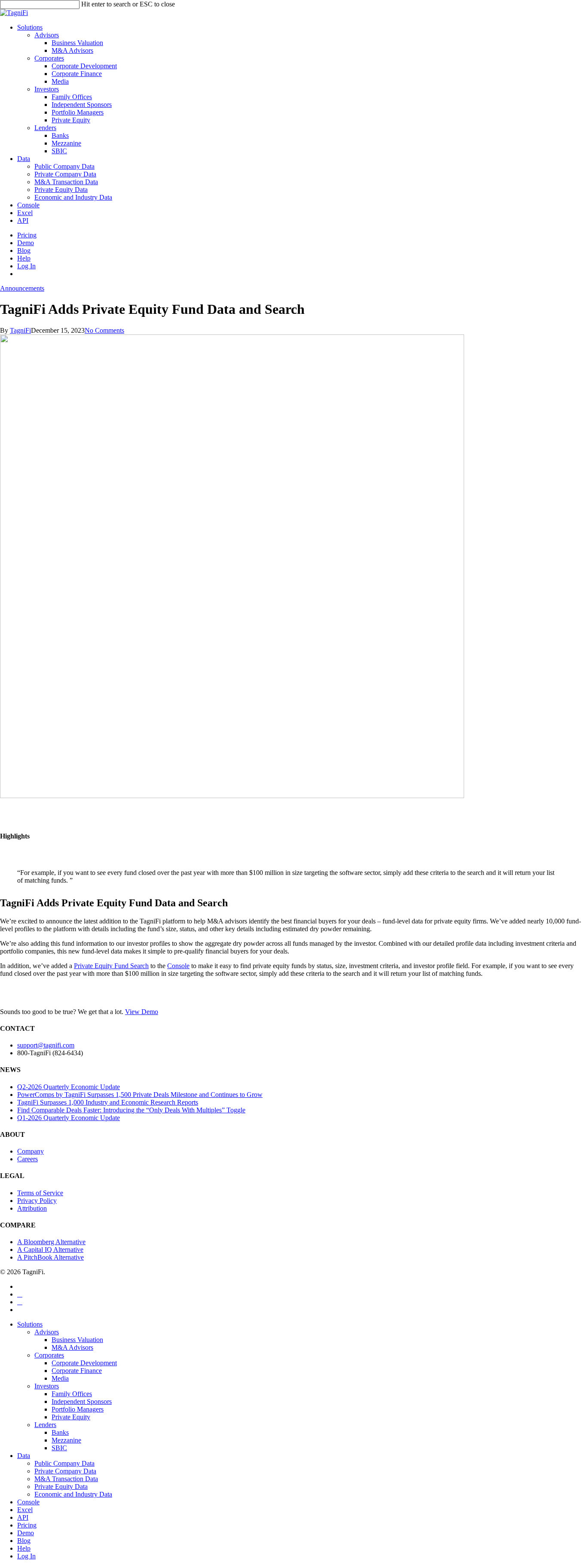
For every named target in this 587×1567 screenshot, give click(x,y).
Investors (46, 1386)
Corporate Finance (77, 1370)
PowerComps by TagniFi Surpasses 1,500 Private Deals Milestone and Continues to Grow (140, 1094)
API (22, 1517)
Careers (27, 1159)
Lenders (45, 1424)
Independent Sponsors (82, 1401)
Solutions (30, 1324)
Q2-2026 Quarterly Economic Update (68, 1086)
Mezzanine (66, 1440)
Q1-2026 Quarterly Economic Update (68, 1117)
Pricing (27, 1525)
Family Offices (72, 1393)
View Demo (141, 1011)
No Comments (104, 330)
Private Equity (71, 1417)
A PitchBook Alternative (50, 1257)
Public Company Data (64, 1463)
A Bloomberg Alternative (51, 1241)
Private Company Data (65, 1471)
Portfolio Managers (78, 1409)
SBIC (59, 1448)
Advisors (46, 1332)
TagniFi (20, 330)
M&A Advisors (72, 1347)
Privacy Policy (37, 1200)
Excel (25, 1509)
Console (178, 965)
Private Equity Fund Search (111, 965)
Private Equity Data (61, 1486)
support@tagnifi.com (45, 1045)
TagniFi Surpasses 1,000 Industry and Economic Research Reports (107, 1102)
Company (30, 1151)
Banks (60, 1432)
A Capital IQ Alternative (50, 1249)
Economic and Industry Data (73, 1494)
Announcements (22, 288)
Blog (24, 1540)
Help (24, 1548)
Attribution (32, 1208)
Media (60, 1378)
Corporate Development (84, 1363)
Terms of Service (40, 1193)
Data (23, 1455)
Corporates (49, 1355)
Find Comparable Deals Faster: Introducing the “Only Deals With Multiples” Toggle (131, 1110)
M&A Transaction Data (66, 1478)
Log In (26, 1556)
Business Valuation (77, 1339)
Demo (25, 1533)
